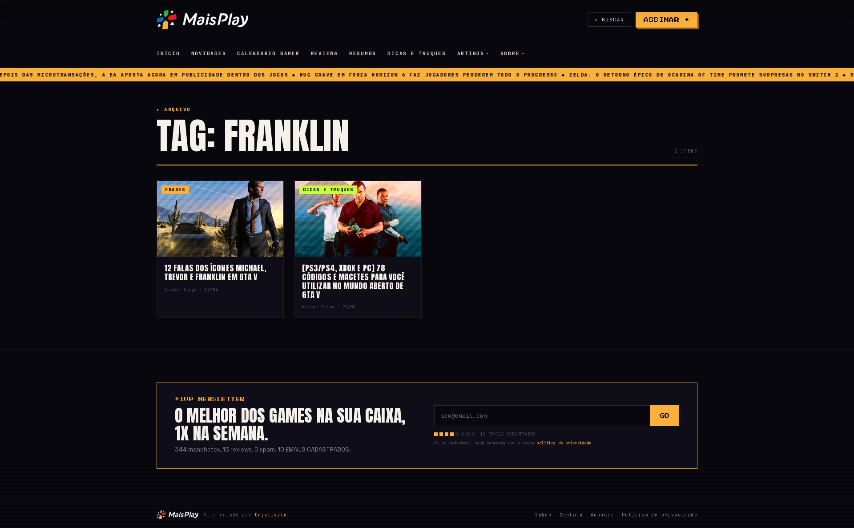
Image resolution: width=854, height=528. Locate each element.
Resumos (362, 53)
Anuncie (602, 515)
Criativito (271, 515)
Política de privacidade (659, 515)
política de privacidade (563, 443)
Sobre (510, 53)
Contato (571, 515)
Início (168, 53)
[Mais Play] (202, 19)
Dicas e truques (416, 53)
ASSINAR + (666, 19)
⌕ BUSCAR (609, 19)
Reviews (324, 53)
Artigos (470, 53)
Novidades (208, 53)
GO (665, 415)
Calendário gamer (268, 53)
